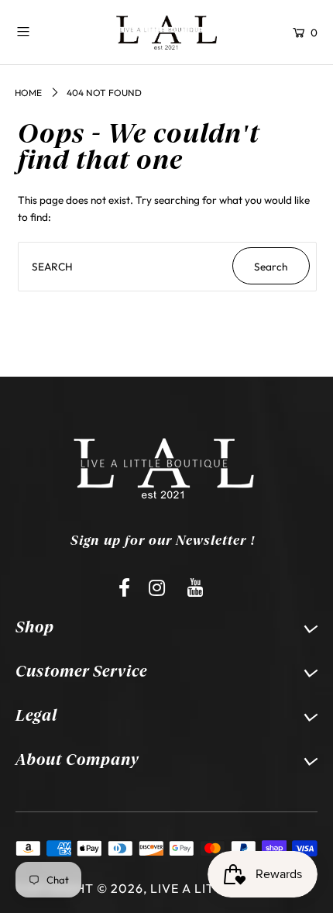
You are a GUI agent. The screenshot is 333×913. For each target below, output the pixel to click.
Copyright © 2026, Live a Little (126, 888)
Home (28, 92)
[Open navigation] (48, 31)
